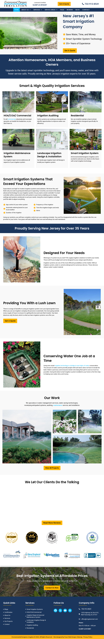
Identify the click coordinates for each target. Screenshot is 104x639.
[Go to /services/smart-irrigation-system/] (86, 148)
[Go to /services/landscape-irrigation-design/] (52, 148)
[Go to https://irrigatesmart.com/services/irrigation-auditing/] (52, 109)
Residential (30, 628)
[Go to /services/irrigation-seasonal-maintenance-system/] (18, 148)
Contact (7, 624)
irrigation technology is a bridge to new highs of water (72, 365)
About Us (7, 615)
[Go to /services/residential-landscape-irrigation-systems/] (86, 109)
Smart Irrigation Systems (35, 609)
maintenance (57, 405)
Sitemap (79, 637)
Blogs (6, 609)
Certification (8, 612)
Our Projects (8, 621)
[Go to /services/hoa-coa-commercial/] (18, 109)
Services (7, 618)
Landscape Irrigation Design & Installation (36, 621)
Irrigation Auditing (32, 625)
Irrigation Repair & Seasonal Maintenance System (35, 616)
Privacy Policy (87, 637)
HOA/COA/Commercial (34, 612)
